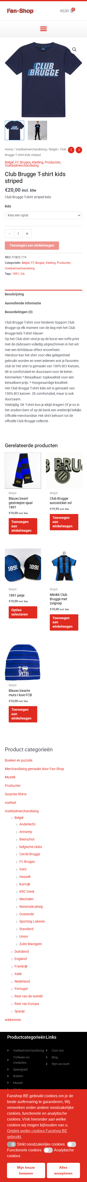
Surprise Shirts (16, 794)
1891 (15, 273)
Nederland (22, 981)
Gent (23, 869)
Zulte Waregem (30, 944)
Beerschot (27, 839)
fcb (23, 273)
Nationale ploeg (31, 906)
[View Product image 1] (14, 130)
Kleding (37, 162)
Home (9, 149)
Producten (52, 162)
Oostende (26, 914)
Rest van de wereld (28, 996)
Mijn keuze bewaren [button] (26, 1170)
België (53, 149)
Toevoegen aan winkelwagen (32, 245)
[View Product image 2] (37, 130)
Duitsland (21, 951)
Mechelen (26, 899)
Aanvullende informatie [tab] (23, 303)
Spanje (19, 1011)
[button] (43, 28)
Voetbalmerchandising (31, 149)
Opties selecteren (19, 612)
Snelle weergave (23, 485)
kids (8, 206)
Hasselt (25, 877)
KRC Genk (26, 891)
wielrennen (13, 1020)
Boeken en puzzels (18, 760)
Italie (18, 974)
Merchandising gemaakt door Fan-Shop (34, 769)
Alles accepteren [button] (63, 1170)
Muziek (10, 777)
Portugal (21, 989)
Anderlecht (27, 824)
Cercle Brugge (29, 854)
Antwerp (25, 832)
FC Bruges (23, 162)
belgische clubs (30, 847)
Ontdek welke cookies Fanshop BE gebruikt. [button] (37, 1134)
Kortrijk (24, 884)
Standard (26, 929)
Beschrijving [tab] (14, 294)
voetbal (10, 803)
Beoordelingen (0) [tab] (19, 312)
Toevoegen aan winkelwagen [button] (21, 526)
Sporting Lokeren (32, 921)
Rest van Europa (26, 1004)
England (20, 959)
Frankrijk (21, 966)
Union (23, 936)
